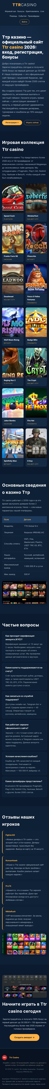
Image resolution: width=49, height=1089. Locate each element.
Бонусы (20, 11)
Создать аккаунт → (24, 1037)
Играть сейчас (32, 122)
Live (42, 11)
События (23, 16)
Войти (24, 22)
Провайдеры (33, 16)
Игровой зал (10, 11)
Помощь (13, 16)
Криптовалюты (32, 11)
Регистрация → (12, 122)
